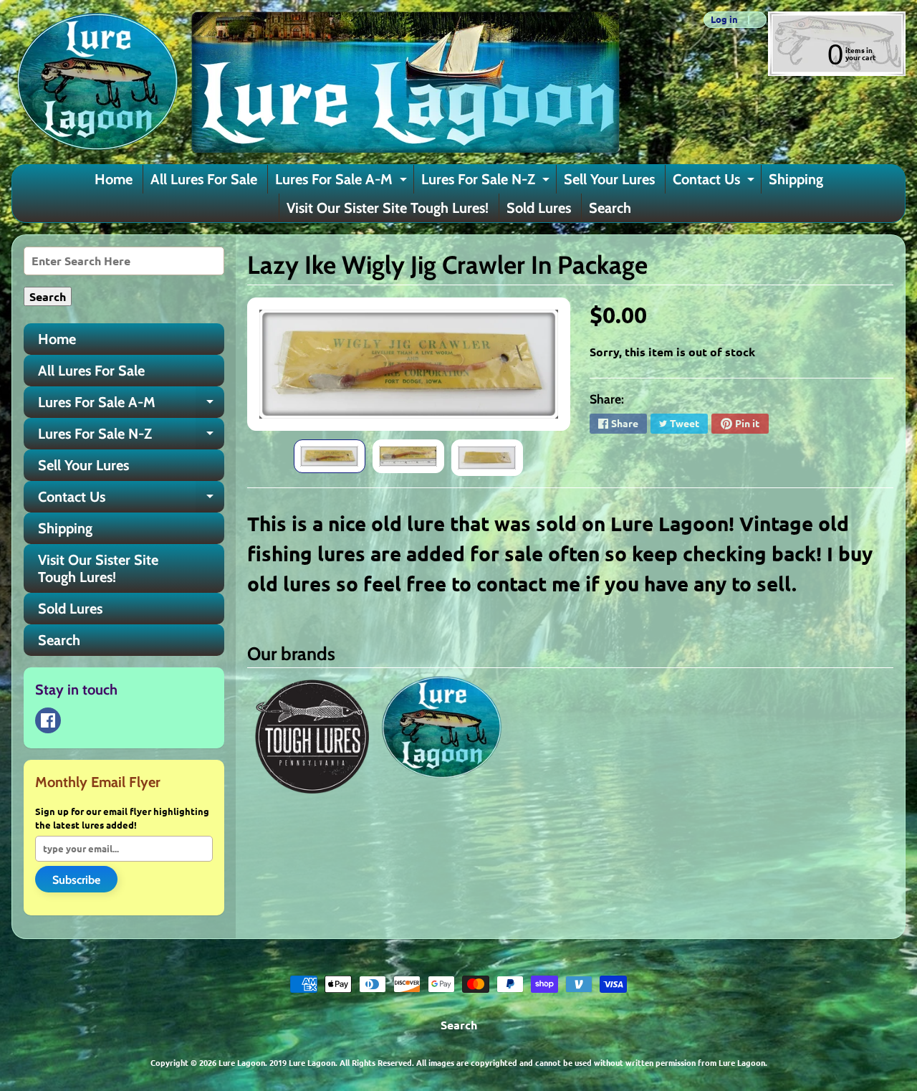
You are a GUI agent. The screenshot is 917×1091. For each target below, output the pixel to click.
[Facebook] (48, 720)
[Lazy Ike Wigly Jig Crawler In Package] (329, 456)
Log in (724, 19)
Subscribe (76, 880)
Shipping (796, 179)
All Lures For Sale (203, 179)
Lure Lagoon (242, 1062)
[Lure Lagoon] (315, 82)
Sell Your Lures (609, 179)
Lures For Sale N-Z (487, 182)
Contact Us (715, 182)
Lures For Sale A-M (343, 182)
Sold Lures (538, 207)
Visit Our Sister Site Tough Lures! (388, 207)
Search (610, 207)
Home (114, 179)
